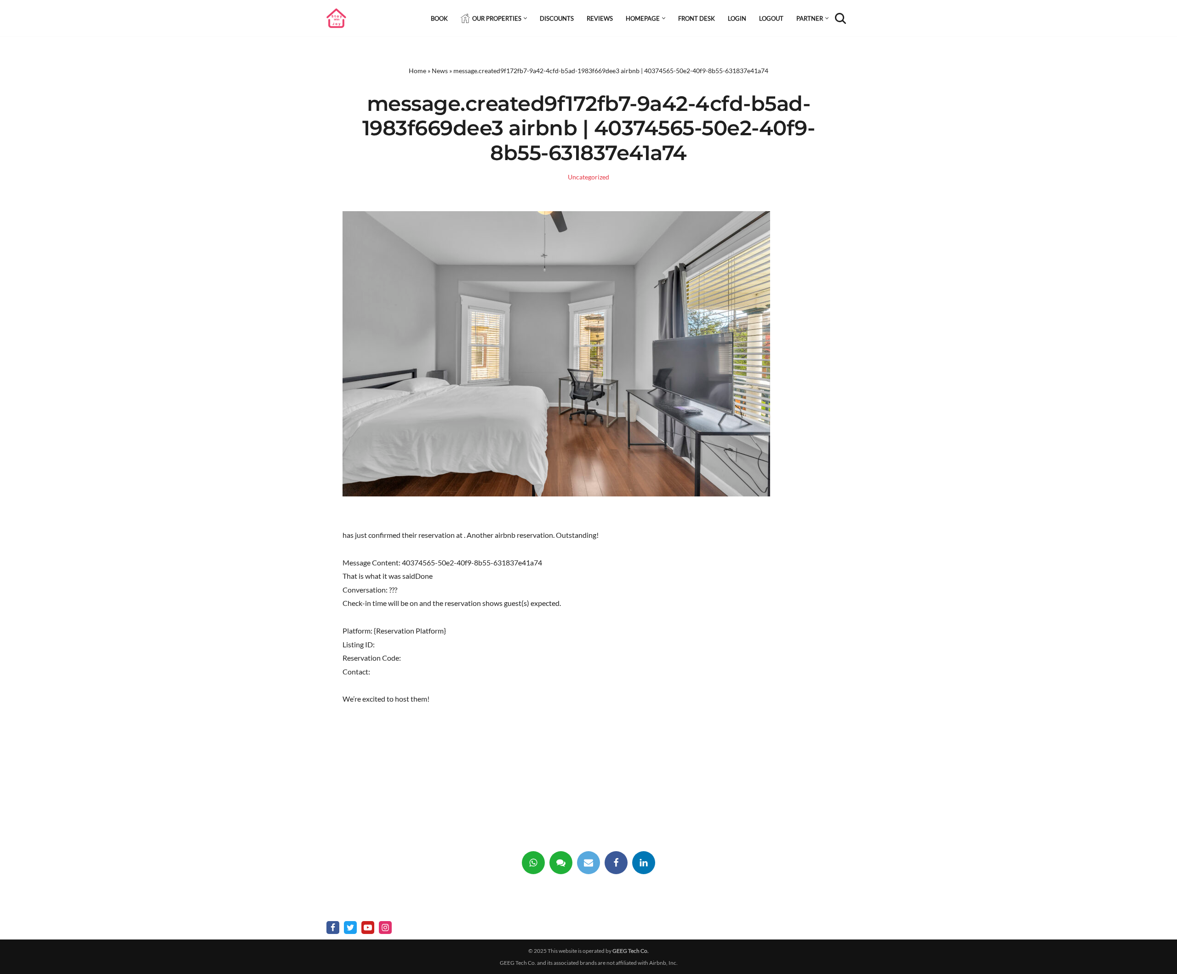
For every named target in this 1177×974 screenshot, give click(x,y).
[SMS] (560, 862)
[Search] (840, 18)
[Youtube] (367, 927)
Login (737, 18)
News (440, 71)
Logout (771, 18)
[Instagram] (385, 927)
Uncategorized (588, 177)
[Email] (588, 862)
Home (417, 71)
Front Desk (696, 18)
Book (439, 18)
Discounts (557, 18)
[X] (350, 927)
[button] (525, 18)
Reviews (600, 18)
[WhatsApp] (533, 862)
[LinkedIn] (643, 862)
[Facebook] (616, 862)
